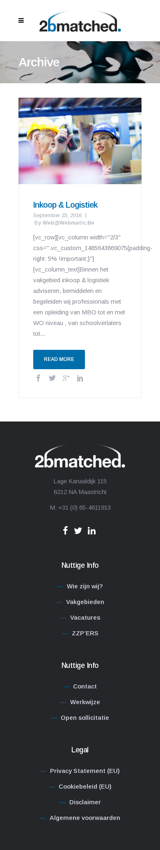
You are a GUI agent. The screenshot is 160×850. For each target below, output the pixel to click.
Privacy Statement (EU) (85, 770)
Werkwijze (85, 701)
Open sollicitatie (85, 717)
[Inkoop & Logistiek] (80, 140)
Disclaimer (85, 802)
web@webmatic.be (68, 223)
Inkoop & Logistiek (65, 204)
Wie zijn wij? (85, 586)
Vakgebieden (85, 601)
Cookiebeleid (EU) (85, 786)
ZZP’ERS (85, 633)
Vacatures (85, 617)
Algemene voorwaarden (85, 817)
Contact (85, 686)
